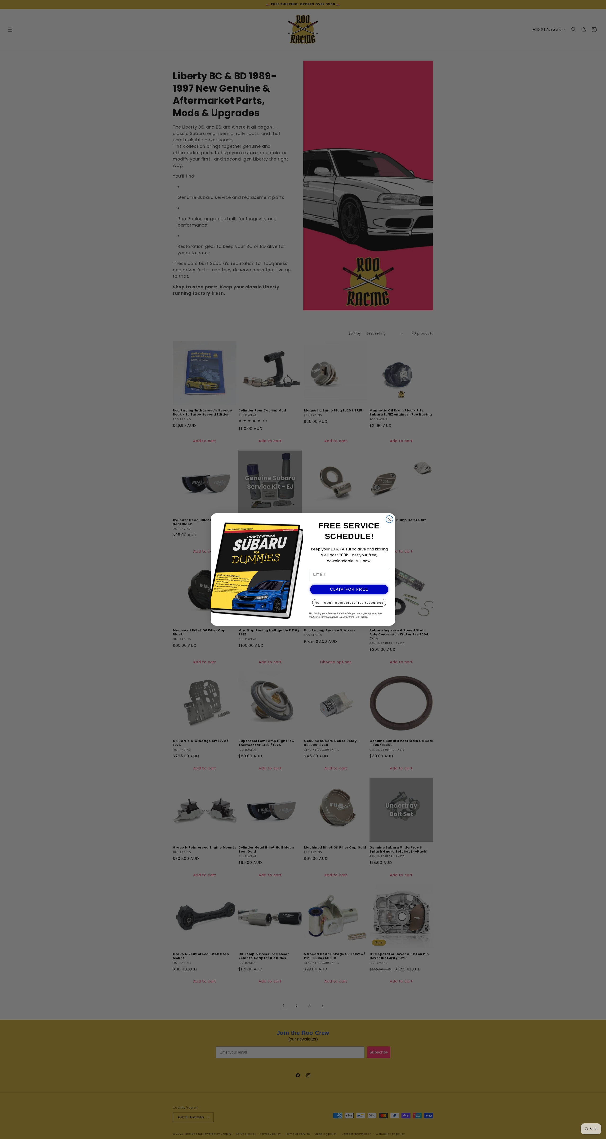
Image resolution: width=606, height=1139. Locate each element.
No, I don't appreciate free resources (349, 603)
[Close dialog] (389, 519)
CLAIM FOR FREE (349, 589)
